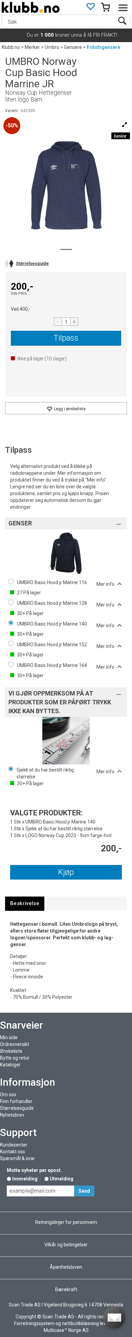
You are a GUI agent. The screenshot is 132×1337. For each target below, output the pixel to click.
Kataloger (10, 1064)
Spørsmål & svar (17, 1158)
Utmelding (61, 1178)
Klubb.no (11, 47)
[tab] (24, 903)
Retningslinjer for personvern (66, 1222)
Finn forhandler (16, 1101)
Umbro (52, 47)
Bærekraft (66, 1289)
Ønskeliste (11, 1051)
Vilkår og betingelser (66, 1244)
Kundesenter (13, 1145)
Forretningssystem (34, 1323)
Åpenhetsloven (66, 1267)
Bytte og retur (14, 1058)
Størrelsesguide (17, 1108)
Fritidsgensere (103, 47)
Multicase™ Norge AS (66, 1330)
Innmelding (25, 1178)
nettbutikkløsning (80, 1323)
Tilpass (66, 338)
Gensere (73, 47)
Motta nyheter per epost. (34, 1170)
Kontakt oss (12, 1151)
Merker (32, 47)
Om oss (8, 1094)
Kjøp (66, 872)
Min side (9, 1037)
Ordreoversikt (14, 1044)
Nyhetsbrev (12, 1115)
